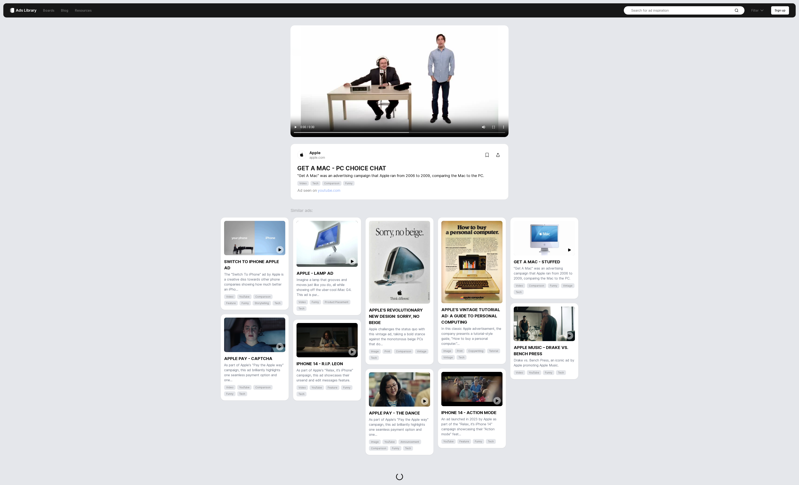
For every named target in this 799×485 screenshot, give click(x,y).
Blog (64, 10)
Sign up (780, 10)
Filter (755, 10)
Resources (83, 10)
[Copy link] (498, 155)
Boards (48, 10)
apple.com (317, 157)
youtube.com (329, 190)
